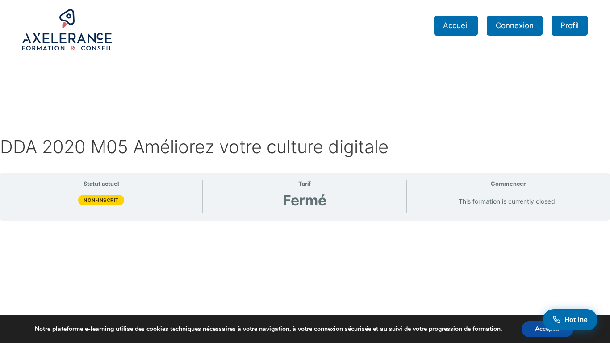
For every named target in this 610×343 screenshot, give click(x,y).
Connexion (515, 25)
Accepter (547, 329)
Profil (569, 25)
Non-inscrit (101, 200)
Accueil (456, 25)
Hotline (576, 319)
